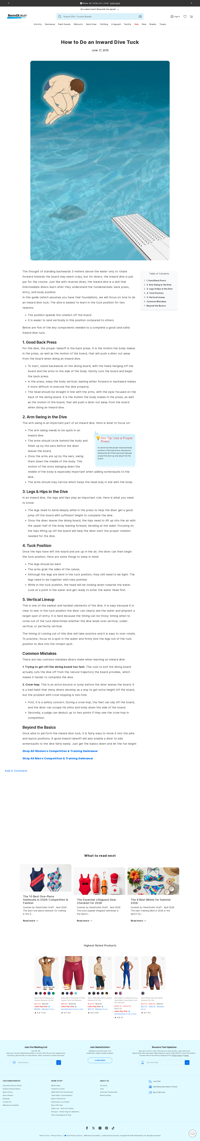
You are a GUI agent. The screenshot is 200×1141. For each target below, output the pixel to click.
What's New (55, 1085)
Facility (127, 24)
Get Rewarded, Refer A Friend (165, 1087)
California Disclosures (110, 1136)
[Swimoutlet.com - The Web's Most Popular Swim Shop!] (17, 16)
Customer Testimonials (108, 1092)
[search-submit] (59, 16)
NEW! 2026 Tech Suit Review (62, 1092)
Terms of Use (44, 1136)
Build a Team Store (58, 1099)
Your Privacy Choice (74, 1136)
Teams (162, 24)
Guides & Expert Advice (11, 1089)
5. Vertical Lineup (156, 297)
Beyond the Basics (156, 305)
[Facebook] (87, 1128)
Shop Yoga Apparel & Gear (61, 1115)
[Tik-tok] (113, 1128)
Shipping (6, 1099)
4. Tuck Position (155, 293)
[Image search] (140, 16)
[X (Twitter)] (93, 1128)
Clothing (104, 24)
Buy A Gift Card (159, 1092)
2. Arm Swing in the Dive (159, 284)
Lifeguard (116, 24)
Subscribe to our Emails (60, 1102)
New (144, 24)
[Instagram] (100, 1128)
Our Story (103, 1085)
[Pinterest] (106, 1128)
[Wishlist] (185, 16)
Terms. (186, 1055)
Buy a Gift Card (57, 1105)
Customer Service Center (12, 1085)
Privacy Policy (177, 1055)
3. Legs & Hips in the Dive (160, 289)
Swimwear (50, 24)
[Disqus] (100, 809)
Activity (37, 24)
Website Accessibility (11, 1105)
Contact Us (7, 1102)
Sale (136, 24)
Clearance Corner (58, 1089)
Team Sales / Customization (61, 1095)
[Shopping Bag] (191, 16)
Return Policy (8, 1092)
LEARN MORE (100, 1060)
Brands (153, 24)
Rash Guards (64, 24)
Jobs (102, 1089)
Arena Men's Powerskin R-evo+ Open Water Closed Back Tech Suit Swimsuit (126, 1000)
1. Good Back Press (156, 280)
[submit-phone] (187, 1062)
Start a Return (8, 1095)
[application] (192, 1133)
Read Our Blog (105, 1095)
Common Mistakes (156, 301)
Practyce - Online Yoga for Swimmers (65, 1112)
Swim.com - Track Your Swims (62, 1108)
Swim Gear (91, 24)
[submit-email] (58, 1062)
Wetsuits (78, 24)
